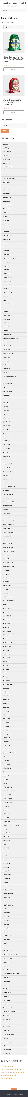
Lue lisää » (14, 69)
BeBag (3, 1078)
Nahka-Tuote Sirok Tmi (8, 1072)
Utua (2, 1066)
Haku (5, 130)
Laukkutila (4, 1075)
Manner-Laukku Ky (7, 1069)
